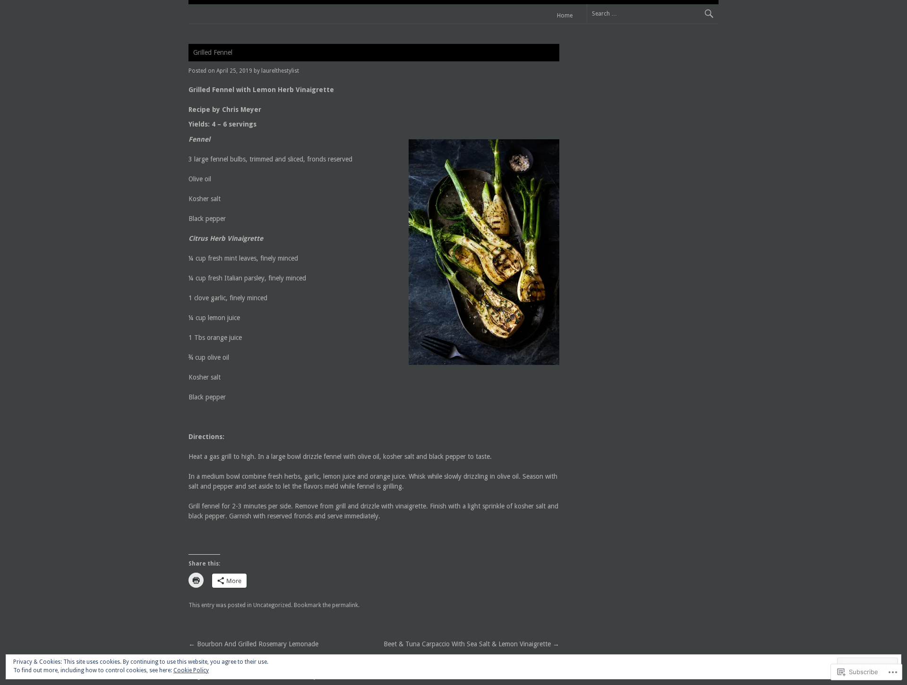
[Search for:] (653, 13)
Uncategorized (272, 605)
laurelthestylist (280, 71)
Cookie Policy (191, 670)
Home (565, 15)
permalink (345, 605)
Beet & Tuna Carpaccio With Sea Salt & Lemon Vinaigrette (471, 644)
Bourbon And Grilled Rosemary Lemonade (253, 644)
